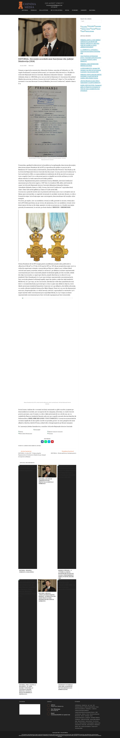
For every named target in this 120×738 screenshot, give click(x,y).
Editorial (31, 65)
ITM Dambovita (77, 719)
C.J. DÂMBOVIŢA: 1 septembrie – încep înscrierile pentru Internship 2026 (90, 51)
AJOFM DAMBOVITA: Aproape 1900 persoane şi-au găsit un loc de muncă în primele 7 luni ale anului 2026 (90, 70)
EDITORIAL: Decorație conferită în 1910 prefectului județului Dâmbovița (46, 481)
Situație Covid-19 (94, 726)
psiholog (76, 726)
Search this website (85, 19)
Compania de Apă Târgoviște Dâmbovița (82, 710)
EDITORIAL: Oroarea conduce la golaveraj (26, 571)
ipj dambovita (87, 717)
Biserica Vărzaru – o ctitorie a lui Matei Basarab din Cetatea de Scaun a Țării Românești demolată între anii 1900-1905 (66, 574)
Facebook (22, 701)
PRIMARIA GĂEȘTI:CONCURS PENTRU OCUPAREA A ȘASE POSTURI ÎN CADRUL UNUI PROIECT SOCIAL (91, 76)
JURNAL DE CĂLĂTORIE (85, 719)
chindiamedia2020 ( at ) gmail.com (60, 714)
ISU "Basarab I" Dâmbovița (95, 717)
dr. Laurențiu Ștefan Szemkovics (29, 445)
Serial (80, 726)
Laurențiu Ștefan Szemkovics (95, 719)
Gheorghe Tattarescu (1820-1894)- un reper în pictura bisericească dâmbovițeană (65, 687)
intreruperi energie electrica (80, 717)
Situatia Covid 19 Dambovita (86, 726)
